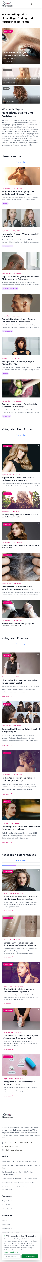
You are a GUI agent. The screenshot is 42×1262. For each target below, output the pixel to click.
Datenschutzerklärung (11, 1252)
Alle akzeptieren (30, 1256)
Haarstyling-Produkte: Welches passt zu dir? (18, 1183)
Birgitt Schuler (6, 231)
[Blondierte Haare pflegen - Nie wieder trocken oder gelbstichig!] (21, 76)
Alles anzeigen (21, 162)
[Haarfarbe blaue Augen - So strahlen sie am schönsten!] (21, 46)
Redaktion (7, 1196)
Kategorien (7, 1215)
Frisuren (6, 88)
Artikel (5, 1156)
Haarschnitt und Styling (10, 288)
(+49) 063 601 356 (11, 1146)
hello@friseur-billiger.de (13, 1150)
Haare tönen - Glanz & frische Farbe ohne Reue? (19, 1161)
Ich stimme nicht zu (12, 1256)
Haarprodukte (7, 331)
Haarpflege (6, 416)
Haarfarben (8, 31)
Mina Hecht (5, 358)
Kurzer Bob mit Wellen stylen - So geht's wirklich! (19, 1179)
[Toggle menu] (38, 4)
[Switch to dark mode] (32, 4)
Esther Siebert (6, 188)
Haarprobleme (7, 246)
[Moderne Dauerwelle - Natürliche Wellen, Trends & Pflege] (21, 95)
